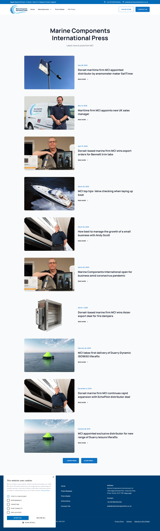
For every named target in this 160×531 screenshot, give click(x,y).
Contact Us (142, 9)
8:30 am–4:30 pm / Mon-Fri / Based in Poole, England (33, 2)
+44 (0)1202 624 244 (114, 502)
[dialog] (29, 501)
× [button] (53, 477)
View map (128, 493)
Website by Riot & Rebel (142, 521)
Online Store (126, 9)
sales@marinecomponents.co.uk (136, 2)
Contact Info (65, 506)
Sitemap (129, 521)
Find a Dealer (59, 9)
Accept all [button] (18, 518)
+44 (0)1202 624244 (113, 2)
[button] (44, 9)
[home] (18, 9)
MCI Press (71, 9)
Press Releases (66, 491)
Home (32, 9)
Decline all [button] (41, 518)
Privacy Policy (119, 521)
